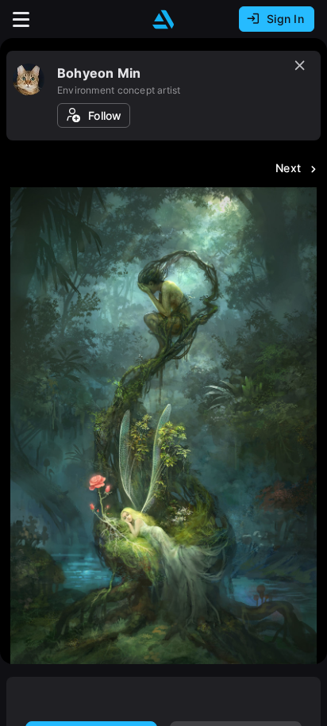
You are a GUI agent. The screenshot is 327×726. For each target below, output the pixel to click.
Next (288, 168)
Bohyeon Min (98, 73)
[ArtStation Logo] (163, 19)
